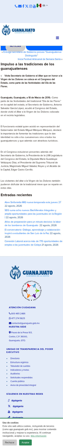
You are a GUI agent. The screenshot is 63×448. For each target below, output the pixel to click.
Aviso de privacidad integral (23, 385)
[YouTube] (34, 6)
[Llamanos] (16, 6)
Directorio (14, 358)
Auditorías (15, 374)
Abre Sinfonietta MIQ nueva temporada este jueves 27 (33, 202)
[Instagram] (30, 6)
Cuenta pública (17, 381)
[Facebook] (23, 6)
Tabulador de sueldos (20, 366)
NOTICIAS (15, 46)
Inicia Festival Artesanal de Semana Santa (39, 59)
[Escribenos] (20, 6)
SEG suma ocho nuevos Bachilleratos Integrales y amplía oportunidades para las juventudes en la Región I (33, 214)
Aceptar (25, 442)
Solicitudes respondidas (21, 378)
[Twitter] (27, 6)
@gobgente (16, 401)
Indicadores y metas (19, 370)
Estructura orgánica (19, 362)
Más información (38, 436)
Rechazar (9, 442)
